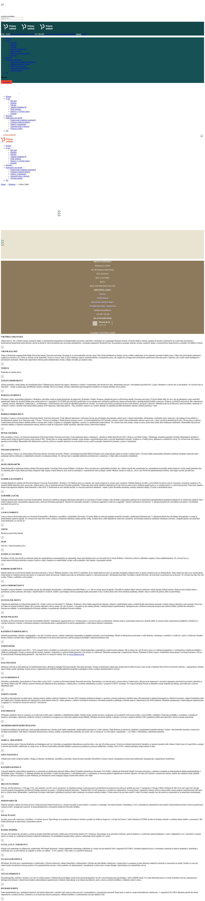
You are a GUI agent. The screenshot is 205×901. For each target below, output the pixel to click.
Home (3, 184)
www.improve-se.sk (76, 654)
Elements (12, 184)
